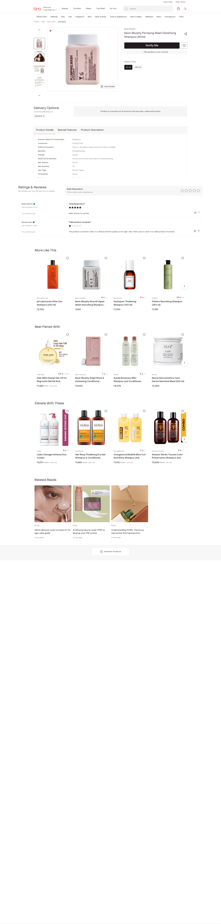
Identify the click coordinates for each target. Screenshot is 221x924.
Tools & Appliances (118, 16)
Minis (159, 16)
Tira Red (77, 8)
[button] (47, 16)
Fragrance (79, 16)
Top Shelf (100, 8)
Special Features (67, 130)
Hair (70, 16)
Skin (63, 16)
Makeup (54, 16)
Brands (65, 8)
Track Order (168, 2)
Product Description (92, 130)
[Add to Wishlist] (67, 258)
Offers (88, 8)
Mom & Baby (135, 16)
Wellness (149, 16)
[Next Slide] (184, 286)
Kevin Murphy (129, 28)
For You (113, 8)
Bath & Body (100, 16)
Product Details (45, 130)
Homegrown (170, 16)
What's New (41, 16)
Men (90, 16)
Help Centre (180, 2)
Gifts (181, 16)
